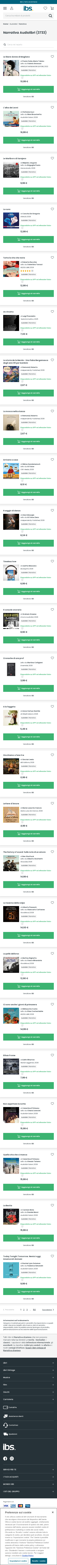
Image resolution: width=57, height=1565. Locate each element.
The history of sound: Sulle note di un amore (24, 852)
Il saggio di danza (11, 510)
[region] (28, 1536)
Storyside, (24, 862)
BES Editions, (25, 762)
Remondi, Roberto (30, 367)
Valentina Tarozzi (34, 264)
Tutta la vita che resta (14, 257)
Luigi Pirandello (28, 316)
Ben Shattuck (28, 856)
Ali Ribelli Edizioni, (27, 714)
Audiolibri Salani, (26, 117)
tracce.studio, (25, 168)
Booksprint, (24, 569)
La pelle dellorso (11, 953)
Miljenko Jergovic (29, 163)
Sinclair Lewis (28, 759)
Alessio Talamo (33, 1161)
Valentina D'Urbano (30, 1108)
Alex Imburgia (28, 515)
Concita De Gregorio (31, 214)
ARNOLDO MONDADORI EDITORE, (32, 66)
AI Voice (30, 466)
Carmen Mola (28, 1210)
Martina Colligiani (35, 662)
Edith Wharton (28, 1060)
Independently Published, (30, 370)
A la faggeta (9, 706)
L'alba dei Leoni (10, 107)
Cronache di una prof (13, 658)
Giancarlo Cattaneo (36, 909)
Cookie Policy (28, 1555)
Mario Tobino (38, 61)
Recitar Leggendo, (27, 1063)
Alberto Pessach (29, 907)
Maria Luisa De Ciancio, (29, 811)
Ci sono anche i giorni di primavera (20, 1004)
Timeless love (9, 561)
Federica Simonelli (35, 1266)
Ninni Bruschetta (34, 114)
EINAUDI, (23, 216)
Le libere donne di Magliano (16, 56)
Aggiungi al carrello (30, 89)
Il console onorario (12, 609)
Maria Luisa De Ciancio (32, 808)
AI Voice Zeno (33, 517)
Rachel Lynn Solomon (31, 1263)
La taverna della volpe (14, 903)
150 (34, 1310)
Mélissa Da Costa (29, 1009)
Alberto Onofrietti (35, 859)
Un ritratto (8, 311)
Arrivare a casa (10, 459)
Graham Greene (29, 614)
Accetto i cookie (38, 1561)
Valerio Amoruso (34, 63)
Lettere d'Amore (11, 803)
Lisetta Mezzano (29, 566)
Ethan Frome (9, 1055)
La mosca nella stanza (14, 411)
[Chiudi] (53, 1512)
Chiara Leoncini (33, 1110)
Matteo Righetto (29, 958)
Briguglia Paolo (33, 165)
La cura (6, 209)
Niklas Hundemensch (31, 464)
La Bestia (7, 1205)
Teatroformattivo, (27, 319)
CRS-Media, (24, 469)
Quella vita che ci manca (15, 1154)
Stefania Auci (28, 112)
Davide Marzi (32, 1212)
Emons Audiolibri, (27, 617)
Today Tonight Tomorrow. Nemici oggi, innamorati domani (22, 1257)
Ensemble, (24, 665)
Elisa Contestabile (35, 1011)
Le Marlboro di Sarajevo (14, 158)
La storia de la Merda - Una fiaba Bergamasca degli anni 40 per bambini (25, 361)
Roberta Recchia (29, 262)
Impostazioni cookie (18, 1561)
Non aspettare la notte (14, 1104)
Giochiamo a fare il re (13, 755)
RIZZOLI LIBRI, (25, 267)
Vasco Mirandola (34, 960)
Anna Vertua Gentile (31, 711)
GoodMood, (25, 912)
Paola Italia (27, 61)
